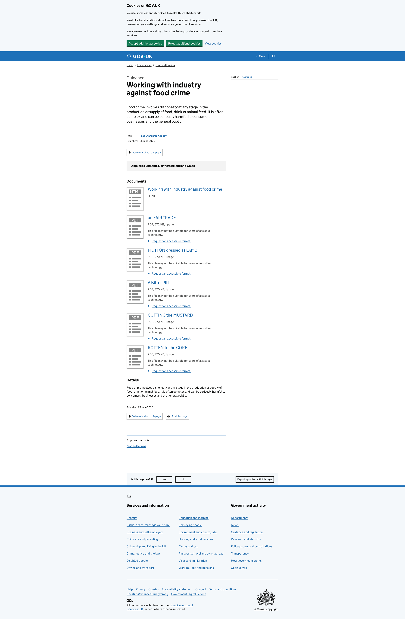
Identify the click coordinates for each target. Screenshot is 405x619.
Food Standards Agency (153, 135)
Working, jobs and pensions (196, 568)
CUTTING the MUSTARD (170, 315)
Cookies (153, 589)
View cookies (213, 43)
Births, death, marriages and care (148, 525)
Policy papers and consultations (251, 546)
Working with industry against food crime (185, 189)
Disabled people (137, 560)
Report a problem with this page (254, 479)
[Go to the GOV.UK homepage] (139, 56)
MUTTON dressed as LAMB (172, 250)
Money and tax (188, 546)
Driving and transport (140, 568)
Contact (200, 589)
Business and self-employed (145, 532)
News (235, 525)
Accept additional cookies (145, 43)
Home (130, 65)
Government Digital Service (188, 594)
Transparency (240, 553)
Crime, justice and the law (143, 553)
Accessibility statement (177, 589)
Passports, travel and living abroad (201, 553)
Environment (144, 65)
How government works (246, 560)
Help (130, 589)
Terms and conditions (222, 589)
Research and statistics (246, 539)
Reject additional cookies (184, 43)
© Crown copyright (266, 609)
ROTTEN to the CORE (167, 347)
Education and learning (194, 518)
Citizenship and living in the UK (146, 546)
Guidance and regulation (247, 532)
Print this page (179, 416)
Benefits (132, 518)
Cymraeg (247, 76)
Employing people (190, 525)
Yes (167, 479)
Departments (239, 518)
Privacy (140, 589)
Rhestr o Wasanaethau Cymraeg (147, 594)
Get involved (239, 568)
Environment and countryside (198, 532)
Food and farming (165, 65)
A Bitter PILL (159, 282)
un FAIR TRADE (162, 217)
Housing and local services (196, 539)
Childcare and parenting (142, 539)
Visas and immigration (193, 560)
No (186, 479)
